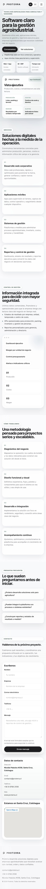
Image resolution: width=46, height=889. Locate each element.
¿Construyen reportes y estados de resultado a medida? (19, 617)
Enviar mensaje (23, 749)
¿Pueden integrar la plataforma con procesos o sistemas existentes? (19, 605)
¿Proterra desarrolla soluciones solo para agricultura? (21, 593)
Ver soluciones (27, 49)
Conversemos (10, 49)
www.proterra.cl (10, 795)
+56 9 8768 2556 (11, 787)
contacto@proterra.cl (13, 779)
